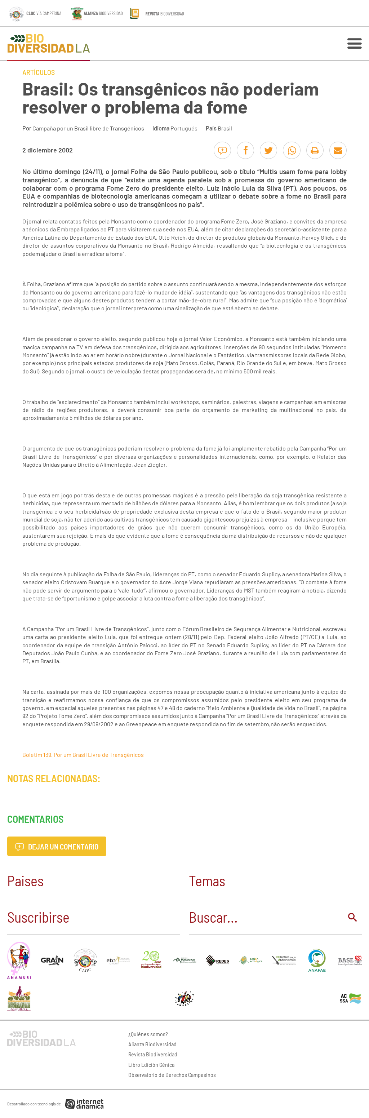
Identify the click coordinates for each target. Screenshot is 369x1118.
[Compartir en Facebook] (245, 150)
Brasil (225, 128)
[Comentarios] (222, 150)
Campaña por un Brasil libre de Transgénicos (88, 128)
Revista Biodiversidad (152, 1054)
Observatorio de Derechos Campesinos (172, 1074)
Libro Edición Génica (151, 1064)
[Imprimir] (315, 150)
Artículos (38, 72)
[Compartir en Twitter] (268, 150)
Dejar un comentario (62, 846)
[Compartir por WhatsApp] (291, 150)
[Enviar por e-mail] (338, 150)
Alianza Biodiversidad (152, 1044)
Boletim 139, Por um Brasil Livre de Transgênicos (83, 754)
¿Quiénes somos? (148, 1033)
